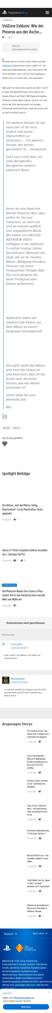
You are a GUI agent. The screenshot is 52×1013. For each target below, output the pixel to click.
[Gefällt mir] (15, 519)
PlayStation (17, 12)
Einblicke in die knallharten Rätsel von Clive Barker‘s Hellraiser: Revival (38, 908)
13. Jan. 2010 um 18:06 (19, 647)
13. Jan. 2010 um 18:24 (19, 682)
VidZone (16, 45)
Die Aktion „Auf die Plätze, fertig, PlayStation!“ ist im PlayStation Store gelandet (22, 509)
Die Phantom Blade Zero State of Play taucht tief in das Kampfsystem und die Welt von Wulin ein (23, 595)
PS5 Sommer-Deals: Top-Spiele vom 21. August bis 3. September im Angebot (38, 733)
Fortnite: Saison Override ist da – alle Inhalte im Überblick (37, 783)
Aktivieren (26, 1007)
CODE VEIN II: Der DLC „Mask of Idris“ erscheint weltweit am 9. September (38, 883)
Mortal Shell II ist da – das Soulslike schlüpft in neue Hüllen (38, 858)
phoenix (6, 428)
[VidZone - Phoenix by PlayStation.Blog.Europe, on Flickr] (27, 196)
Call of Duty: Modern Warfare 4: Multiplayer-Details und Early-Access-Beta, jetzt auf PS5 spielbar (37, 761)
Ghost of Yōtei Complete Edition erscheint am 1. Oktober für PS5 (24, 552)
